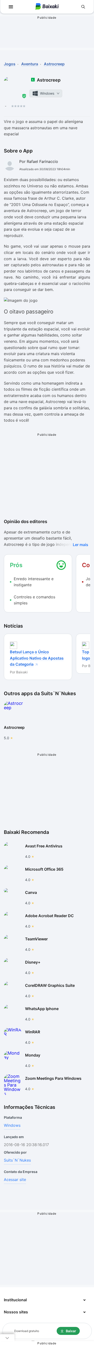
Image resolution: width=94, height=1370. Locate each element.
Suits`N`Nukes (17, 1160)
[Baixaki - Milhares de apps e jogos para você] (47, 7)
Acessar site (15, 1179)
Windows (12, 1125)
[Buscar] (83, 7)
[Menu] (11, 7)
